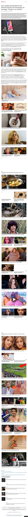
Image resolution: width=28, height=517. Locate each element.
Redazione (11, 515)
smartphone (9, 471)
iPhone (7, 471)
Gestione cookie (26, 516)
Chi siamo (8, 515)
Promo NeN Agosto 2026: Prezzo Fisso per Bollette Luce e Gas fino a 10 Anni (16, 479)
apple (3, 471)
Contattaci (19, 512)
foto (4, 471)
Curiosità (3, 470)
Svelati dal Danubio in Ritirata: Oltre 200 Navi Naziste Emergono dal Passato (16, 484)
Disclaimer (19, 515)
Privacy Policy (15, 515)
